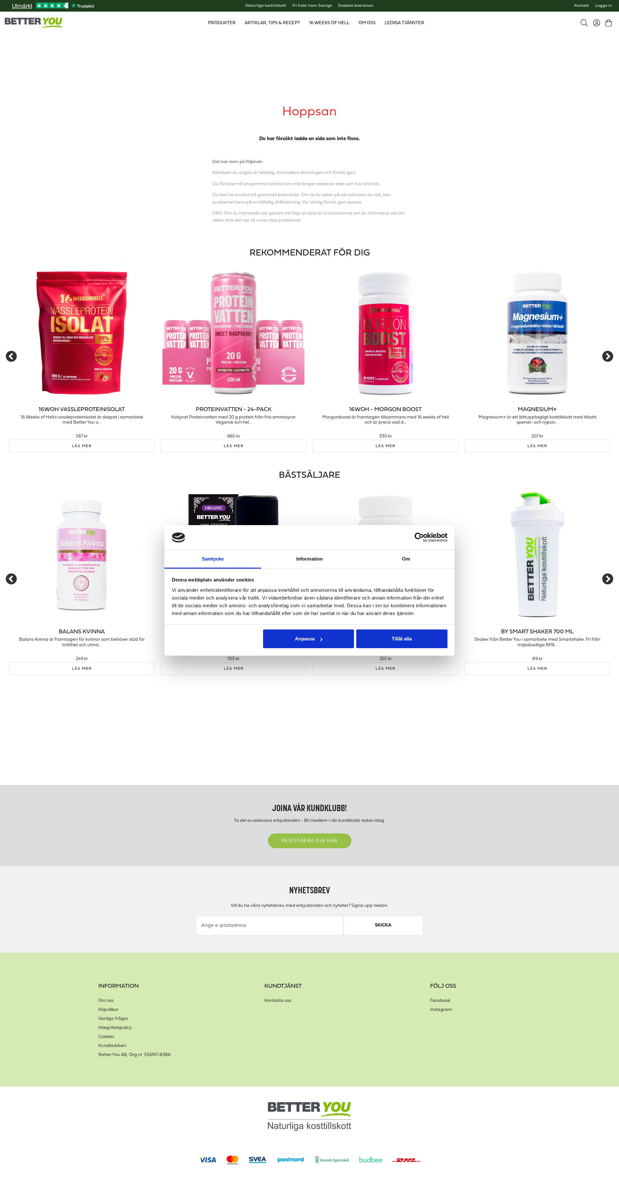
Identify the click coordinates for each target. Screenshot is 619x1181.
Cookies (106, 1036)
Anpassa (305, 638)
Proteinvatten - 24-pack (233, 410)
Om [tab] (406, 559)
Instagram (441, 1009)
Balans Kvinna (82, 632)
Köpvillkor (108, 1009)
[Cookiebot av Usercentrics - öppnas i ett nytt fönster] (419, 537)
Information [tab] (309, 559)
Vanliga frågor (113, 1018)
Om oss (105, 1000)
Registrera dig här (309, 841)
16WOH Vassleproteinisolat (82, 410)
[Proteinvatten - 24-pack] (233, 332)
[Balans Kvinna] (81, 555)
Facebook (440, 1000)
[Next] (607, 356)
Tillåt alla (402, 638)
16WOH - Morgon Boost (385, 410)
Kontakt (581, 6)
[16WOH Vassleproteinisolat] (81, 332)
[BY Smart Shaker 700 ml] (537, 555)
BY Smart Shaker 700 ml (537, 632)
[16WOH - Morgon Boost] (385, 332)
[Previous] (11, 356)
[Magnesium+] (537, 332)
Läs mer (82, 446)
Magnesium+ (537, 410)
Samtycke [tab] (213, 559)
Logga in (603, 6)
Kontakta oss (277, 1000)
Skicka (383, 925)
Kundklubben (112, 1045)
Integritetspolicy (115, 1027)
